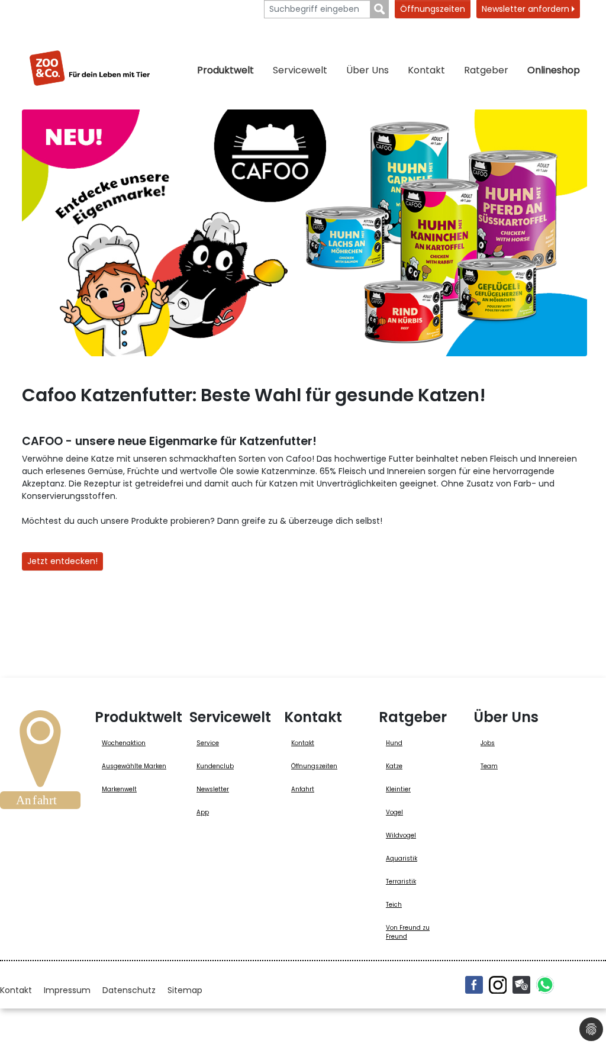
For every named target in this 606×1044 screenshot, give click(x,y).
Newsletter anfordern (527, 9)
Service (207, 743)
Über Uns (367, 70)
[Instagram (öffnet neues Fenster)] (498, 985)
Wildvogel (401, 835)
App (202, 812)
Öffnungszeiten (432, 9)
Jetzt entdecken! (62, 561)
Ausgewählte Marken (134, 766)
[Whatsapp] (545, 985)
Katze (394, 766)
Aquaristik (401, 858)
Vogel (394, 812)
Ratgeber (486, 70)
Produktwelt (225, 70)
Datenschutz (129, 990)
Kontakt (426, 70)
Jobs (488, 743)
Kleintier (398, 789)
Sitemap (184, 990)
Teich (394, 904)
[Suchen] (379, 9)
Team (489, 766)
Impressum (67, 990)
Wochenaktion (124, 743)
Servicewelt (300, 70)
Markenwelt (119, 789)
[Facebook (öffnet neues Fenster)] (474, 985)
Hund (394, 743)
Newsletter (212, 789)
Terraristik (401, 881)
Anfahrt (302, 789)
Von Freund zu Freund (408, 932)
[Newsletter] (521, 985)
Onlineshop (553, 70)
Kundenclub (215, 766)
